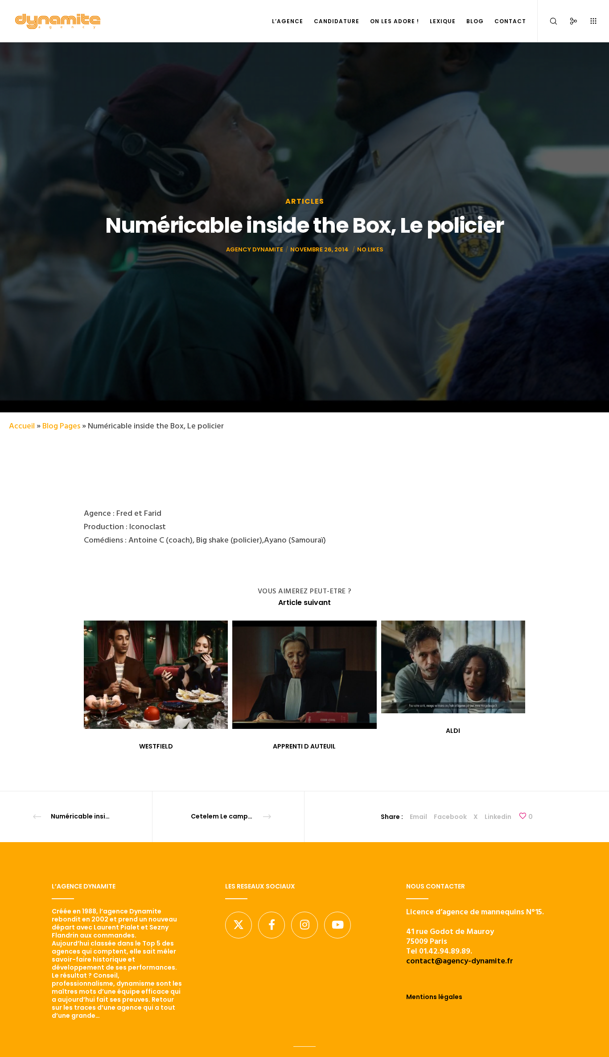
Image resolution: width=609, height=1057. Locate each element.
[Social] (568, 21)
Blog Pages (61, 426)
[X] (238, 925)
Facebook (450, 816)
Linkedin (498, 816)
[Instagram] (304, 925)
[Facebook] (271, 925)
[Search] (548, 21)
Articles (304, 201)
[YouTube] (337, 925)
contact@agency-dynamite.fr (459, 960)
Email (418, 816)
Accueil (22, 426)
